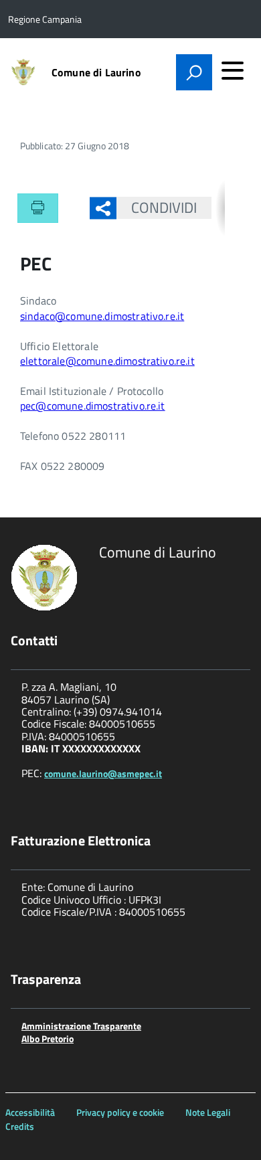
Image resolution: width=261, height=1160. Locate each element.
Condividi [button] (164, 207)
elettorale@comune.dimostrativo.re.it (107, 361)
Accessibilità (30, 1112)
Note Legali (207, 1112)
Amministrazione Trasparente (81, 1026)
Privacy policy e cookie (120, 1112)
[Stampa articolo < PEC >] (37, 208)
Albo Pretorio (47, 1038)
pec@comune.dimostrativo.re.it (92, 406)
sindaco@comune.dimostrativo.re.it (102, 316)
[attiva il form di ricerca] (194, 72)
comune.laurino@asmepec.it (103, 773)
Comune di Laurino (96, 72)
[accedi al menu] (232, 70)
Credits (19, 1126)
